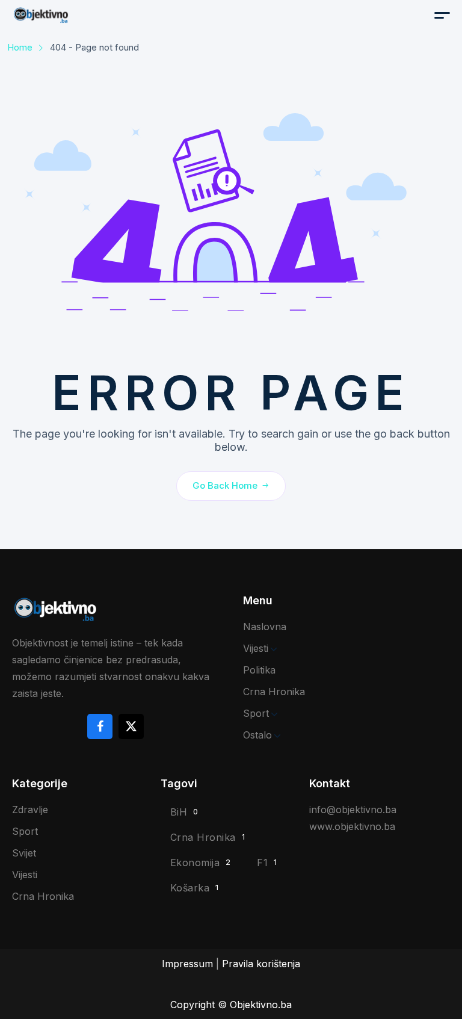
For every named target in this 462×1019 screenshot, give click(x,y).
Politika (259, 670)
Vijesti (255, 648)
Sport (256, 713)
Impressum (187, 964)
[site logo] (72, 15)
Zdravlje (30, 810)
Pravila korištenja (261, 964)
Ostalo (257, 735)
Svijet (24, 853)
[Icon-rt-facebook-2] (99, 726)
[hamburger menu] (442, 15)
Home (19, 47)
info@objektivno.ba (352, 810)
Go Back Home (224, 485)
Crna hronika (274, 692)
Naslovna (264, 627)
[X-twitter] (131, 726)
